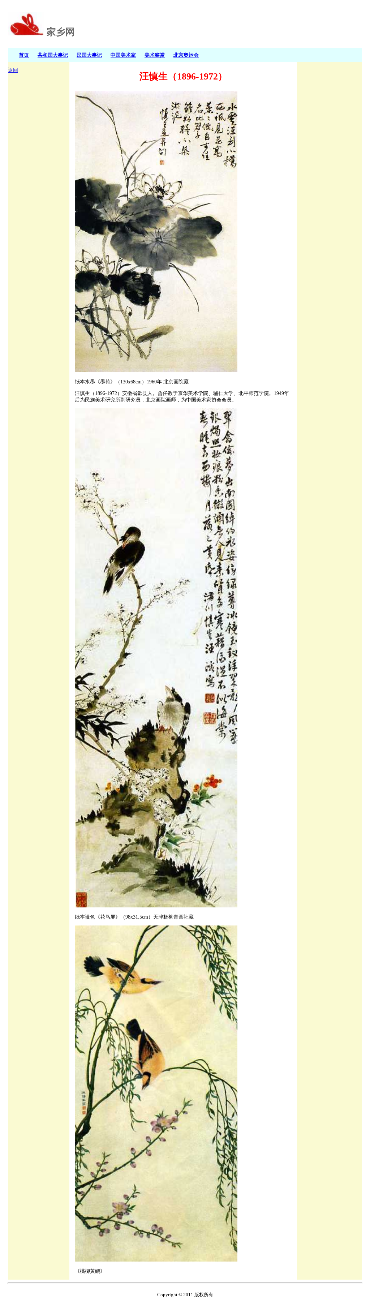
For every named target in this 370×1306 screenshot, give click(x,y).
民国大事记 (89, 55)
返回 (13, 70)
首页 (24, 55)
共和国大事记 (53, 55)
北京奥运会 (186, 55)
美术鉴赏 (155, 55)
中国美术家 (123, 55)
